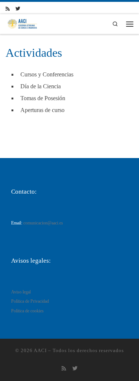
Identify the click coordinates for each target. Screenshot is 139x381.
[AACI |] (22, 23)
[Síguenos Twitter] (18, 9)
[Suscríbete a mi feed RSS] (8, 9)
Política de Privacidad (30, 301)
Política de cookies (27, 311)
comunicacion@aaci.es (43, 223)
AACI (40, 350)
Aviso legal (21, 292)
